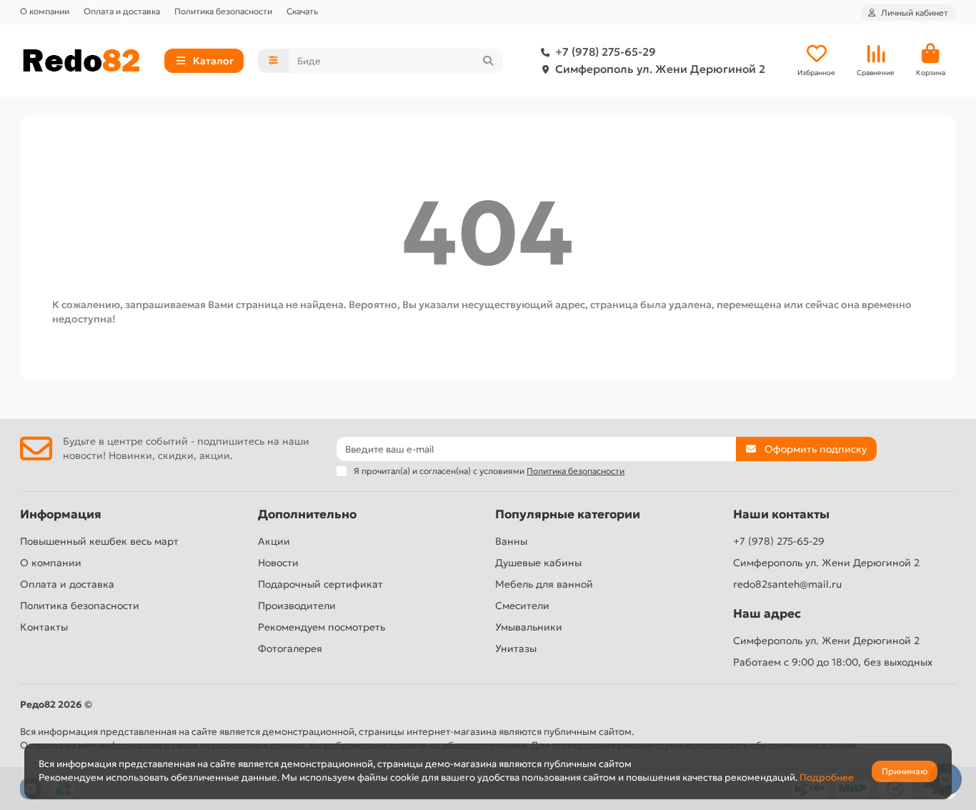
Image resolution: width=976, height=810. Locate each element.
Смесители (522, 605)
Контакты (44, 627)
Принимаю (904, 771)
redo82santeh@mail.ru (787, 584)
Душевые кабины (538, 562)
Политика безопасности (223, 11)
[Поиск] (488, 60)
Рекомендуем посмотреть (321, 627)
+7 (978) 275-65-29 (605, 52)
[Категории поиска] (273, 61)
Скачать (302, 11)
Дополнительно (307, 514)
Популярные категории (567, 514)
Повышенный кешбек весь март (99, 541)
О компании (44, 11)
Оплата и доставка (122, 11)
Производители (297, 605)
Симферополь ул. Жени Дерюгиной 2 (660, 69)
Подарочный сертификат (320, 584)
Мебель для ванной (544, 584)
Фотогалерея (290, 648)
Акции (274, 541)
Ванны (511, 541)
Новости (278, 562)
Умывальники (528, 627)
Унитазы (516, 648)
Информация (60, 514)
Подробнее (827, 777)
